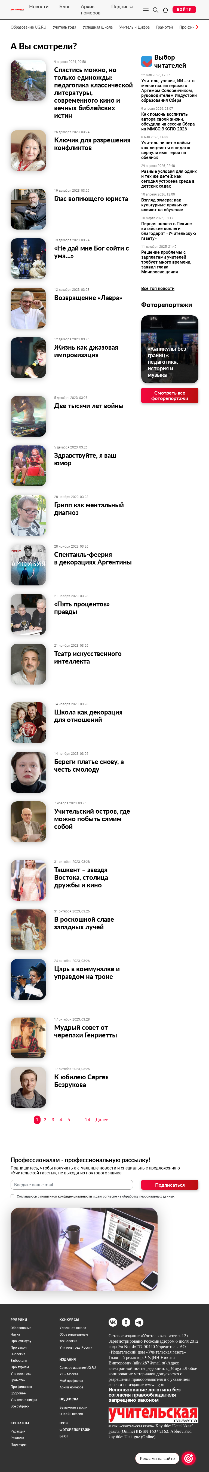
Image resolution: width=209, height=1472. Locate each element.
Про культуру (21, 1341)
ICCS (63, 1423)
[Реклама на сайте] (189, 1458)
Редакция (18, 1431)
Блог (64, 6)
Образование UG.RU (28, 27)
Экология (18, 1354)
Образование (21, 1328)
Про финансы (21, 1387)
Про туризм (20, 1367)
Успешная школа (98, 27)
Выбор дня (19, 1361)
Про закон (19, 1347)
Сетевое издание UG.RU (78, 1368)
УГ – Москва (69, 1374)
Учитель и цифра (24, 1400)
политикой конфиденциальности (66, 1196)
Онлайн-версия (71, 1414)
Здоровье (18, 1393)
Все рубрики (20, 1406)
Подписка (122, 6)
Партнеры (18, 1444)
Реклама (17, 1438)
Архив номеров (90, 9)
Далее (102, 1119)
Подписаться (170, 1185)
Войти (184, 9)
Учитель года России (76, 1347)
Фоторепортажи (166, 305)
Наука (15, 1334)
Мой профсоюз (71, 1381)
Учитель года (64, 27)
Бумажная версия (74, 1407)
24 (87, 1119)
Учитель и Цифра (134, 27)
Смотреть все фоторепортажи (169, 395)
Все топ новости (157, 288)
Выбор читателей (170, 61)
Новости (38, 6)
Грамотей (164, 27)
